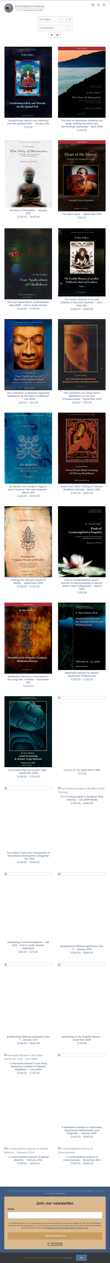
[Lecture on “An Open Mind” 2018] (82, 698)
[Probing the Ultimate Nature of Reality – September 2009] (28, 508)
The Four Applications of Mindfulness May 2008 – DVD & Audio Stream (28, 304)
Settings (69, 1258)
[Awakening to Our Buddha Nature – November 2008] (82, 964)
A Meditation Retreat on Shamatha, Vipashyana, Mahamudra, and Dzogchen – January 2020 (82, 1130)
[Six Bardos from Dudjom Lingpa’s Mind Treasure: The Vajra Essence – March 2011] (28, 414)
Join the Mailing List (55, 1236)
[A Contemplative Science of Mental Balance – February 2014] (28, 1148)
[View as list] (57, 35)
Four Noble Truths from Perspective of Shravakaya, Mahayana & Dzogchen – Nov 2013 (28, 855)
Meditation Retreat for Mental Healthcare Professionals (82, 674)
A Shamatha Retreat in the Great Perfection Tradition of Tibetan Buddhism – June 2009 (28, 1066)
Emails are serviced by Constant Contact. (60, 1228)
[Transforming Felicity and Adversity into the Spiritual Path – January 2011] (28, 48)
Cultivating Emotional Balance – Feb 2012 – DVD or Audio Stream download (28, 945)
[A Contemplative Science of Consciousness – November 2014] (82, 1148)
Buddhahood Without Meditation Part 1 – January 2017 (28, 1038)
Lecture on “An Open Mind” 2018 (82, 770)
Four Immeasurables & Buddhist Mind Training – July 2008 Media (81, 798)
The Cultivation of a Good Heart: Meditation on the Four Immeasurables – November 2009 (81, 396)
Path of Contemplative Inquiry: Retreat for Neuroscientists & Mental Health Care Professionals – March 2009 (81, 584)
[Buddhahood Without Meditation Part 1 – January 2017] (28, 964)
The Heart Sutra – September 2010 (81, 214)
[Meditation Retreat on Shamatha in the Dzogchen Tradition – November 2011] (28, 604)
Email (11, 1209)
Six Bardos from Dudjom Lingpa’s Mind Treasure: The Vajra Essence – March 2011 (28, 489)
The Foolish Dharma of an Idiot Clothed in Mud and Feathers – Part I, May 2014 (81, 302)
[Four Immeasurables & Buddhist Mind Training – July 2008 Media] (82, 788)
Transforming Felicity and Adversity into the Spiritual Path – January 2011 (28, 122)
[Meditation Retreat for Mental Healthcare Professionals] (82, 604)
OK (81, 1258)
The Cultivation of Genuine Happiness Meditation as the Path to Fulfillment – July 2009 (28, 396)
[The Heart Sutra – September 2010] (82, 142)
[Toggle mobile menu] (104, 4)
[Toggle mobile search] (98, 4)
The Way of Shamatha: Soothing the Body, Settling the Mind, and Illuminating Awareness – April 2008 (81, 123)
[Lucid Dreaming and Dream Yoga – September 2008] (28, 698)
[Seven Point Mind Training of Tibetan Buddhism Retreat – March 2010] (82, 414)
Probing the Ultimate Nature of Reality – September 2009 (28, 581)
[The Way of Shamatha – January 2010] (28, 142)
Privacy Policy (86, 1191)
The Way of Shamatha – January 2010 (28, 212)
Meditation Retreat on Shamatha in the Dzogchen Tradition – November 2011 (28, 679)
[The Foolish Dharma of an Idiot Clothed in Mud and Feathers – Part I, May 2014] (82, 230)
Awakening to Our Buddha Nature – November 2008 (81, 1038)
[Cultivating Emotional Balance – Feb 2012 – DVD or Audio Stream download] (28, 874)
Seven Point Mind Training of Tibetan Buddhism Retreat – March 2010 (82, 488)
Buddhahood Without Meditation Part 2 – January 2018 (81, 948)
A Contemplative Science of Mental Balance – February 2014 (28, 1158)
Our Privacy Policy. (82, 1228)
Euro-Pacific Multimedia (55, 1193)
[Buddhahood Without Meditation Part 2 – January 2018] (82, 874)
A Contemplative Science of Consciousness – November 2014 (82, 1158)
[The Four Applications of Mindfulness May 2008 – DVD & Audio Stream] (28, 230)
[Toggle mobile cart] (92, 4)
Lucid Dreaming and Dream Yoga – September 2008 (28, 771)
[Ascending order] (70, 19)
